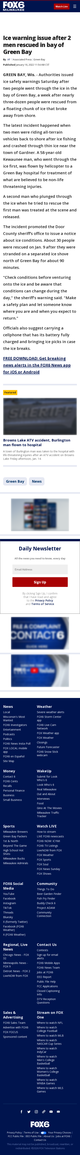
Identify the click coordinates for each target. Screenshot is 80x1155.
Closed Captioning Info (48, 992)
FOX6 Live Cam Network (46, 726)
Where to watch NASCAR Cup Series (49, 1041)
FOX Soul (42, 864)
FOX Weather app (48, 733)
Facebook (9, 898)
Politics (7, 739)
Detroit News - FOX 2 (16, 971)
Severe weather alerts (50, 712)
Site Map (8, 761)
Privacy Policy (44, 600)
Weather (44, 706)
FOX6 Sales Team (14, 1023)
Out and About (46, 794)
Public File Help (46, 981)
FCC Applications (47, 986)
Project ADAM (46, 908)
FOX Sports (44, 859)
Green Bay (39, 59)
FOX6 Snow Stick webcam (47, 753)
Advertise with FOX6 (15, 1027)
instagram (36, 1112)
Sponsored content (15, 1037)
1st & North (10, 841)
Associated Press (22, 59)
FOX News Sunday (48, 869)
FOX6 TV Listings (47, 845)
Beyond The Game (15, 845)
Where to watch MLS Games (50, 1089)
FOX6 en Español (13, 756)
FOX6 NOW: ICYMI (48, 841)
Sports (9, 826)
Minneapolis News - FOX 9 (15, 964)
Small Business (12, 800)
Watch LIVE (47, 826)
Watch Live (62, 6)
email (58, 1112)
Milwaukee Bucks (14, 858)
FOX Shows (44, 873)
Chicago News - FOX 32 (16, 956)
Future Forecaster (48, 747)
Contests (42, 950)
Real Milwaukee (47, 789)
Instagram (9, 903)
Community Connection (44, 914)
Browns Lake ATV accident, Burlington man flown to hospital (36, 442)
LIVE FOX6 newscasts (50, 836)
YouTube (8, 894)
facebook (21, 1112)
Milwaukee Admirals (15, 863)
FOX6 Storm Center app (49, 718)
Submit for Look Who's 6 (47, 778)
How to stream (46, 831)
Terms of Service (42, 604)
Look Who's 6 (45, 785)
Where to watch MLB (50, 1035)
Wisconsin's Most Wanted (14, 718)
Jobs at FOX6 (45, 972)
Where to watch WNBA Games (47, 1081)
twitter (29, 1112)
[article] (40, 416)
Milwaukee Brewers (15, 831)
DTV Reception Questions (46, 1000)
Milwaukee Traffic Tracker (48, 814)
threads (44, 1112)
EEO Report (44, 977)
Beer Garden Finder (49, 894)
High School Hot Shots (13, 852)
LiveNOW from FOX (49, 850)
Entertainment (12, 729)
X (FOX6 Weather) (14, 934)
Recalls (7, 786)
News (37, 481)
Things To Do (45, 889)
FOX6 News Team (48, 967)
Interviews (43, 798)
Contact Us (47, 944)
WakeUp (44, 771)
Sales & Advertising (13, 1014)
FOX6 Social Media (13, 886)
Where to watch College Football (47, 1029)
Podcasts (9, 734)
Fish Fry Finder (46, 898)
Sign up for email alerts (47, 956)
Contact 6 (9, 776)
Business (8, 795)
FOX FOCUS (10, 1032)
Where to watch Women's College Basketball (48, 1071)
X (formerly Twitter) (15, 922)
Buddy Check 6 (46, 903)
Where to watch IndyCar (47, 1050)
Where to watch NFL (50, 1023)
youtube (51, 1112)
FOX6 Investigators (15, 725)
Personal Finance (14, 790)
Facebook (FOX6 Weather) (13, 928)
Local (6, 712)
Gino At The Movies (49, 808)
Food (40, 803)
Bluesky (8, 917)
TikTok (7, 908)
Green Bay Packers (15, 836)
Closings (42, 742)
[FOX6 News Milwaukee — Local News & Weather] (14, 6)
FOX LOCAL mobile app (15, 749)
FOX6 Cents (10, 781)
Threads (8, 912)
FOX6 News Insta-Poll (16, 743)
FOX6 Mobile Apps (48, 963)
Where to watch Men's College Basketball (47, 1060)
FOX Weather (45, 738)
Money (9, 771)
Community (47, 883)
